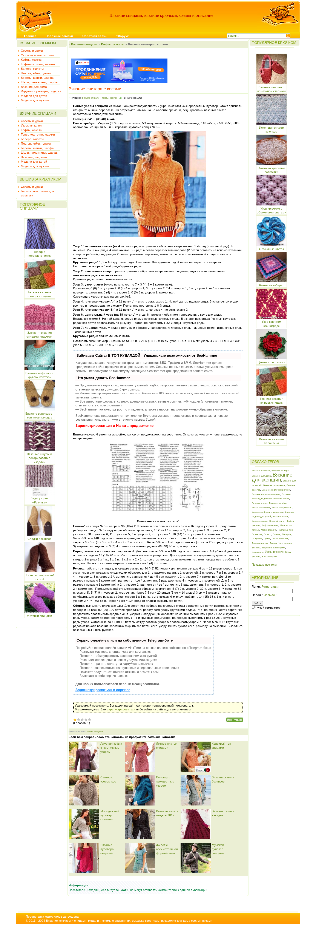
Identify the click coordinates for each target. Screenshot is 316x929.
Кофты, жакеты (31, 59)
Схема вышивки (280, 538)
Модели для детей (34, 95)
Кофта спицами (95, 731)
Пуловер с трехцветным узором (165, 781)
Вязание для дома (34, 86)
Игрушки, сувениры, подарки (41, 91)
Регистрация (270, 586)
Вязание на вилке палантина (271, 441)
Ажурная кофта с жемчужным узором (111, 747)
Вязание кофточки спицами (266, 494)
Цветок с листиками (271, 362)
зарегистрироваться (121, 709)
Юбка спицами (269, 556)
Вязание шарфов (278, 503)
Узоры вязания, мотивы (37, 55)
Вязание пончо (281, 498)
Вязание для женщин (272, 477)
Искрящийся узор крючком (271, 129)
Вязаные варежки (261, 507)
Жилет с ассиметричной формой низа (167, 849)
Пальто (267, 534)
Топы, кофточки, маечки (38, 134)
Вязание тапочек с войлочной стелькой (271, 89)
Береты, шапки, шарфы (37, 77)
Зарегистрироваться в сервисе (102, 690)
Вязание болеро (280, 470)
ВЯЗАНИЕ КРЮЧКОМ (38, 43)
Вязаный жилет (277, 521)
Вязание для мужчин (274, 485)
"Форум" (122, 36)
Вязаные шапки (260, 521)
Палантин (257, 534)
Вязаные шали (280, 516)
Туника (273, 543)
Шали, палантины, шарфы (39, 82)
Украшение (257, 552)
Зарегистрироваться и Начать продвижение (114, 426)
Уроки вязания (274, 551)
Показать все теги (264, 564)
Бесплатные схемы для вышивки (37, 192)
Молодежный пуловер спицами (109, 815)
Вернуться (234, 719)
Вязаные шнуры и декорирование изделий (39, 458)
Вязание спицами (84, 44)
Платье (276, 534)
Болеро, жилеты (32, 68)
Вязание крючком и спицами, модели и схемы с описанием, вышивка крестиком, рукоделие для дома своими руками (129, 920)
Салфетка (257, 538)
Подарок (286, 534)
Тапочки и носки (260, 543)
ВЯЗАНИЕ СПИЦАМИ (38, 113)
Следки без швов (39, 538)
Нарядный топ (285, 530)
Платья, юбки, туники (36, 73)
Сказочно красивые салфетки (271, 170)
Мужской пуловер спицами (218, 849)
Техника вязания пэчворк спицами (271, 400)
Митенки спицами (39, 615)
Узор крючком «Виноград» (271, 323)
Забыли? (270, 595)
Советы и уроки (32, 50)
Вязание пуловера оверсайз (107, 849)
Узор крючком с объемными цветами (271, 210)
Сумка (267, 538)
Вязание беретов (261, 470)
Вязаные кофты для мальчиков (267, 512)
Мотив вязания (268, 530)
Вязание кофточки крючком (276, 490)
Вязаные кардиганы (282, 507)
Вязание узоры (259, 503)
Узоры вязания (31, 125)
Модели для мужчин (35, 100)
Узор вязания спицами (273, 547)
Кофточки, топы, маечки (38, 64)
